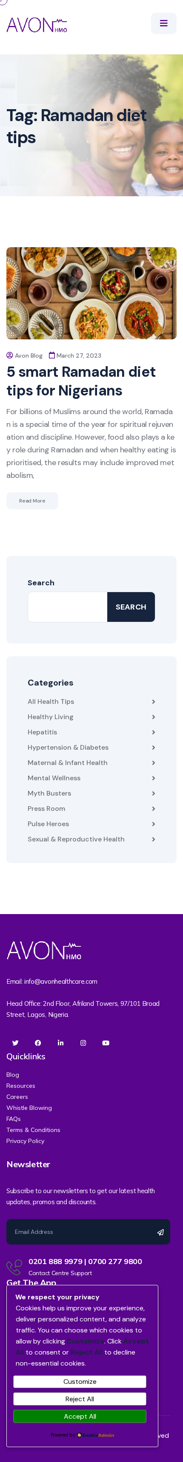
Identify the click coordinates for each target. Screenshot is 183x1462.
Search (41, 583)
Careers (17, 1097)
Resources (20, 1085)
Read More (32, 500)
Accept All (80, 1416)
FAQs (13, 1119)
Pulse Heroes (48, 823)
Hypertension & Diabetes (68, 747)
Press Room (46, 808)
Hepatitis (42, 732)
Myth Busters (49, 793)
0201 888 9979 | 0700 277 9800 (85, 1261)
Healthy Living (51, 716)
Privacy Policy (25, 1141)
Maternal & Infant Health (68, 762)
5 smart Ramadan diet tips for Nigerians (81, 381)
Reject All (80, 1398)
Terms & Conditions (33, 1130)
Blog (12, 1074)
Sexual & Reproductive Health (76, 839)
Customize (80, 1381)
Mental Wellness (54, 777)
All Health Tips (51, 701)
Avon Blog (29, 355)
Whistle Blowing (29, 1108)
